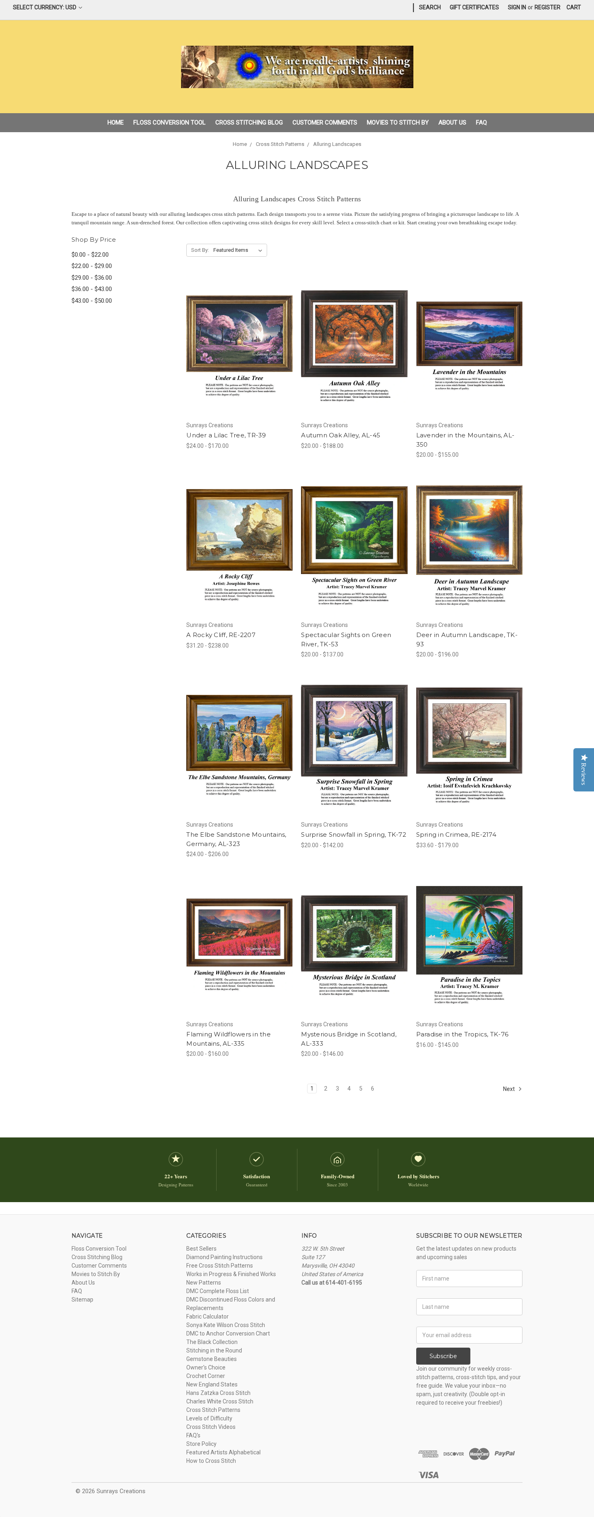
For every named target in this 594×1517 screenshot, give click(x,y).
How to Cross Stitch (211, 1461)
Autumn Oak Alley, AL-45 (340, 435)
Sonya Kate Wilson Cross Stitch (225, 1325)
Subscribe (443, 1356)
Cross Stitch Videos (211, 1427)
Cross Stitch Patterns (213, 1410)
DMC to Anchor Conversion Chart (228, 1333)
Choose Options (239, 361)
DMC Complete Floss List (217, 1291)
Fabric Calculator (207, 1316)
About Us (452, 122)
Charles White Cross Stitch (219, 1401)
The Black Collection (212, 1342)
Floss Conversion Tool (169, 122)
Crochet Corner (205, 1376)
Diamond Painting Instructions (224, 1257)
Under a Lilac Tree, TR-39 (226, 435)
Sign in (517, 7)
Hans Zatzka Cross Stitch (218, 1393)
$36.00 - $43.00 (92, 289)
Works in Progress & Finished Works (231, 1274)
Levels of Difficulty (209, 1418)
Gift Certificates (474, 7)
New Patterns (203, 1282)
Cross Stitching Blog (249, 122)
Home (115, 122)
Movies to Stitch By (398, 122)
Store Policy (201, 1444)
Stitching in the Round (214, 1350)
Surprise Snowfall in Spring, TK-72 (353, 834)
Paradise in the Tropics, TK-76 (462, 1034)
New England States (212, 1384)
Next (509, 1089)
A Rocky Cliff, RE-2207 (220, 635)
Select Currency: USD (45, 7)
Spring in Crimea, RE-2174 (456, 834)
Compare (236, 347)
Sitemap (82, 1299)
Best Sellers (201, 1248)
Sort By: (200, 250)
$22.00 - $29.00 (92, 266)
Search (430, 7)
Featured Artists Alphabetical (223, 1452)
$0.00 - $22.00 (90, 254)
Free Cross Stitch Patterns (219, 1265)
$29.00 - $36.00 (92, 277)
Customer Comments (325, 122)
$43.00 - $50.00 (92, 300)
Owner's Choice (205, 1367)
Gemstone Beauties (211, 1359)
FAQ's (193, 1435)
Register (547, 7)
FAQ (481, 122)
